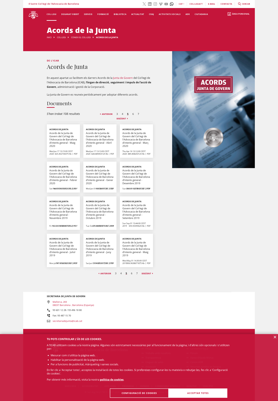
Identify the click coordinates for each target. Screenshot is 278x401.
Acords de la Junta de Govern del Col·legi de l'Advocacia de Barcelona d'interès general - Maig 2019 (136, 249)
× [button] (275, 337)
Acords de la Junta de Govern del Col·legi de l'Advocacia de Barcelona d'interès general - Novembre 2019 (63, 211)
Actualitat (137, 14)
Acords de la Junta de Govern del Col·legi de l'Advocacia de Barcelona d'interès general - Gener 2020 (99, 177)
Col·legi (51, 14)
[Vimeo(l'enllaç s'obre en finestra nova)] (160, 3)
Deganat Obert (70, 14)
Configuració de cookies (139, 393)
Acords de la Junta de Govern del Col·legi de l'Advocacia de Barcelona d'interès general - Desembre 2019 (136, 177)
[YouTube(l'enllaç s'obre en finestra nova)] (166, 3)
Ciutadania (201, 14)
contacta (226, 4)
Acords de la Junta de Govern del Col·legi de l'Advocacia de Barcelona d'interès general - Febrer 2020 (63, 177)
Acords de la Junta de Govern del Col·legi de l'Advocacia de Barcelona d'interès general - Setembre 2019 (136, 211)
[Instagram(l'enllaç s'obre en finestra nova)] (155, 3)
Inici (49, 37)
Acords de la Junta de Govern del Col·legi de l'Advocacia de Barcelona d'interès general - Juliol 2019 (63, 249)
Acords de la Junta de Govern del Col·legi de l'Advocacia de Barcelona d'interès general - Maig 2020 (63, 139)
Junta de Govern (123, 78)
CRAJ (151, 14)
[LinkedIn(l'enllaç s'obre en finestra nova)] (150, 3)
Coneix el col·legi (81, 37)
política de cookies (112, 379)
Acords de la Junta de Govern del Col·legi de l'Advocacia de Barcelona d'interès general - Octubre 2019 (99, 211)
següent (121, 118)
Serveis (88, 14)
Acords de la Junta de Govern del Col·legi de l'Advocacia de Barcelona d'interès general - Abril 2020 (99, 139)
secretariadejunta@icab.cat (67, 321)
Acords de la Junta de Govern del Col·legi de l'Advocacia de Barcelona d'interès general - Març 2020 (136, 139)
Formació (103, 14)
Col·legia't (196, 4)
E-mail (211, 4)
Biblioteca (120, 14)
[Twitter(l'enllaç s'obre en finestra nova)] (144, 3)
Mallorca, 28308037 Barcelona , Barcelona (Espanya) (73, 303)
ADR (187, 14)
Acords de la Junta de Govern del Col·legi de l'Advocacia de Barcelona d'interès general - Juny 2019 (99, 249)
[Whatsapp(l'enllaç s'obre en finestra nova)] (171, 3)
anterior (107, 114)
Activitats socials (170, 14)
